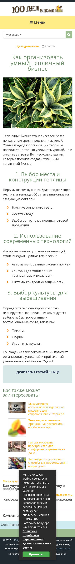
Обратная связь (12, 525)
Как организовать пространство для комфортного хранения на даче (46, 447)
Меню (39, 22)
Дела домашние (28, 46)
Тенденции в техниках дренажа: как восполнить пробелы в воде (45, 423)
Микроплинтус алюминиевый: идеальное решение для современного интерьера (46, 409)
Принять (36, 554)
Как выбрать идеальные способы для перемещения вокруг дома (47, 462)
